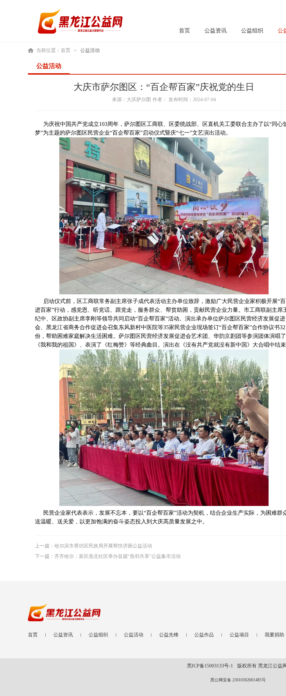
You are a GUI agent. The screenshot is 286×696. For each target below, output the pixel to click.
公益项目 (239, 634)
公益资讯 (215, 30)
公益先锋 (169, 634)
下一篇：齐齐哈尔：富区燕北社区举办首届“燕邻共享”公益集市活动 (108, 556)
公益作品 (204, 634)
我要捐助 (274, 634)
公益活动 (133, 634)
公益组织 (252, 30)
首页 (184, 30)
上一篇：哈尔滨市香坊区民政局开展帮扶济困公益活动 (93, 546)
